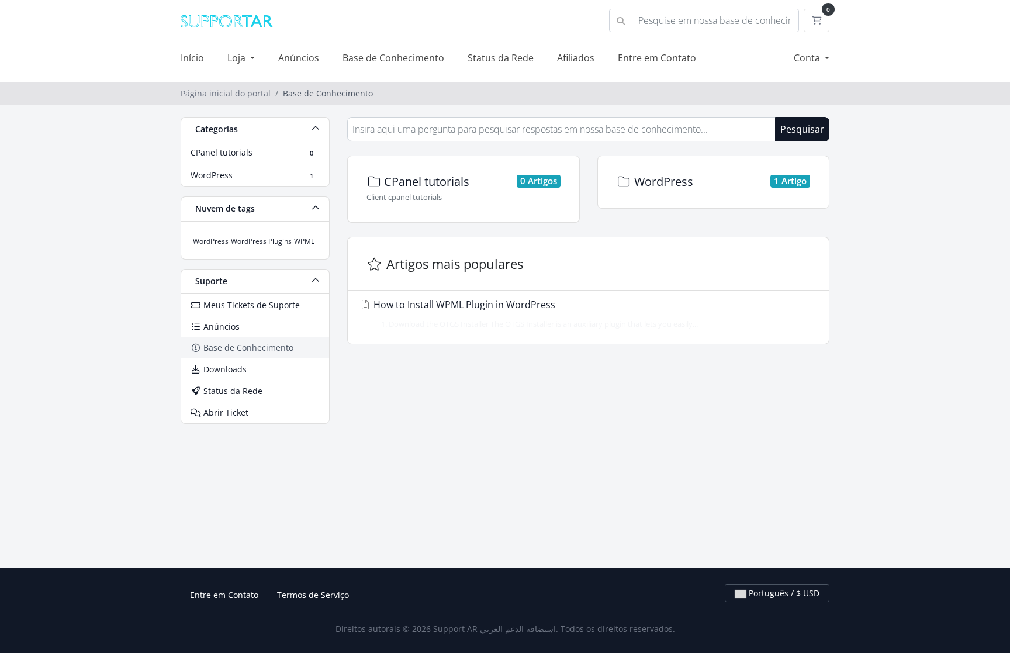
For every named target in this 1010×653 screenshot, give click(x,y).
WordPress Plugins (261, 241)
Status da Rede (501, 57)
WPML (304, 241)
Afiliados (575, 57)
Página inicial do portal (226, 93)
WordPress (211, 241)
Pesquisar (802, 129)
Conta (808, 57)
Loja (237, 57)
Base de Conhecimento (393, 57)
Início (192, 57)
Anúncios (298, 57)
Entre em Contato (657, 57)
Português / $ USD (782, 593)
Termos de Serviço (313, 594)
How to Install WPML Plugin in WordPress (534, 313)
